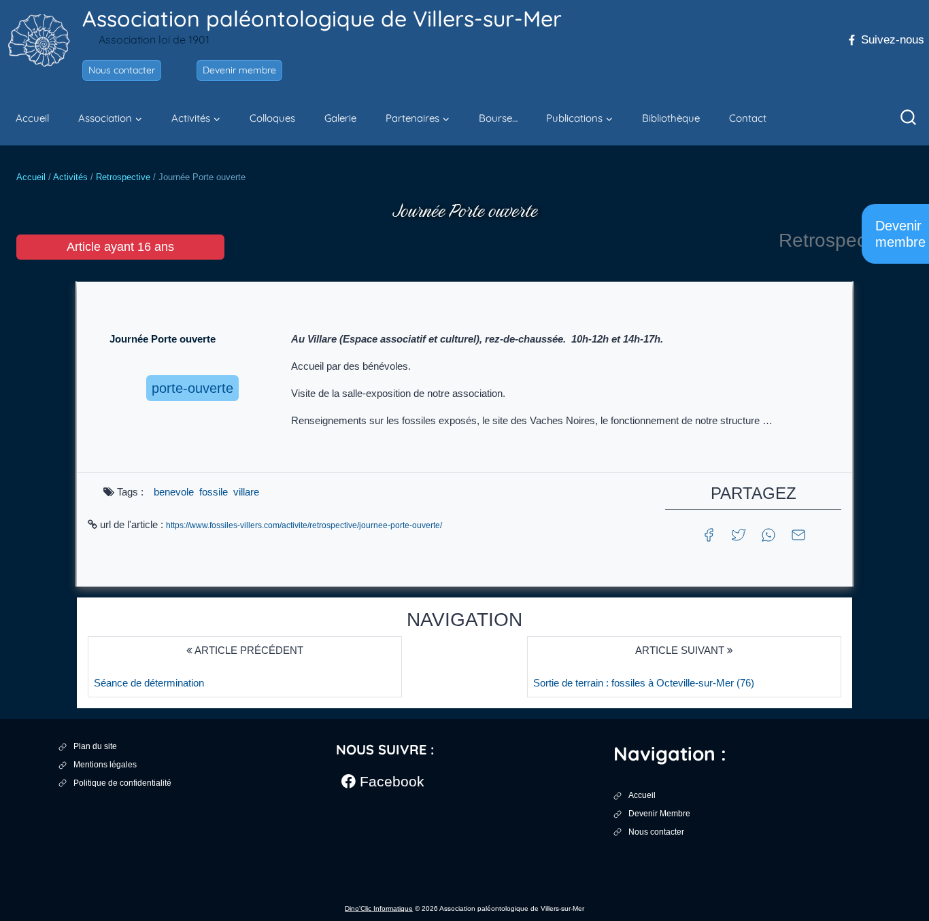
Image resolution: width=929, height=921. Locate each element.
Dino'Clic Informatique (379, 908)
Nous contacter (121, 70)
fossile (213, 492)
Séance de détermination (149, 683)
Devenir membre (239, 70)
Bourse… (498, 117)
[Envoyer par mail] (798, 534)
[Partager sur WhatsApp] (768, 534)
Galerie (340, 117)
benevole (174, 492)
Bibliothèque (671, 117)
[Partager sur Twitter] (738, 534)
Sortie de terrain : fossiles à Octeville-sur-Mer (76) (643, 683)
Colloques (272, 117)
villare (246, 492)
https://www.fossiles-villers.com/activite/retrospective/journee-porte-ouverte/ (304, 525)
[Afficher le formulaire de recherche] (908, 118)
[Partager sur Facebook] (708, 534)
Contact (747, 117)
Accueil (32, 117)
